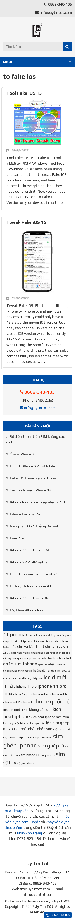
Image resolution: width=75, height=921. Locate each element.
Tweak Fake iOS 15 (26, 222)
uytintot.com (39, 889)
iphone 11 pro (26, 686)
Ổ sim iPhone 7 (22, 454)
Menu (8, 62)
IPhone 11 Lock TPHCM (29, 550)
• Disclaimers (29, 901)
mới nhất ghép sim (36, 729)
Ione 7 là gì (19, 538)
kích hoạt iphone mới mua (50, 717)
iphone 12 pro (21, 694)
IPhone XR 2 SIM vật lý (28, 562)
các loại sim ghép (13, 658)
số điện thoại (25, 763)
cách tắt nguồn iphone (57, 652)
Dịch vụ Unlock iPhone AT (31, 586)
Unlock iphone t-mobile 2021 (34, 574)
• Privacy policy (48, 901)
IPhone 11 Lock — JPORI (30, 598)
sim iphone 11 (30, 755)
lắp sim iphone (11, 729)
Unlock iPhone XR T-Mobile (32, 466)
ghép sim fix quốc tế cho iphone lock (48, 658)
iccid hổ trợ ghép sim (31, 678)
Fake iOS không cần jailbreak (33, 478)
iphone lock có (40, 694)
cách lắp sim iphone (56, 641)
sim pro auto (47, 755)
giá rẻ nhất (47, 664)
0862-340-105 (59, 4)
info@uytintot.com (56, 12)
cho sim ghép (18, 641)
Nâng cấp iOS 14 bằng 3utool (34, 526)
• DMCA (64, 901)
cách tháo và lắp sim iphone (27, 652)
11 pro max (15, 634)
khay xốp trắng (29, 833)
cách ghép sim (35, 641)
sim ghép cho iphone (40, 737)
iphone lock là (58, 694)
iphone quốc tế (50, 701)
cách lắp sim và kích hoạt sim (27, 646)
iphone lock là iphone (16, 702)
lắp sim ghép (57, 723)
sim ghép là (51, 746)
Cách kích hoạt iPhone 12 (30, 490)
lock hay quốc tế (13, 723)
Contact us (12, 901)
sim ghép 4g (18, 737)
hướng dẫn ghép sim (46, 670)
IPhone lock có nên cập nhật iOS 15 (38, 502)
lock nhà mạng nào (34, 723)
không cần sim (40, 710)
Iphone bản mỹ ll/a (25, 514)
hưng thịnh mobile (21, 670)
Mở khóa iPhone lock (27, 610)
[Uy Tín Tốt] (37, 30)
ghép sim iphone (20, 663)
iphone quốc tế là (15, 709)
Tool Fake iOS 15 (24, 93)
